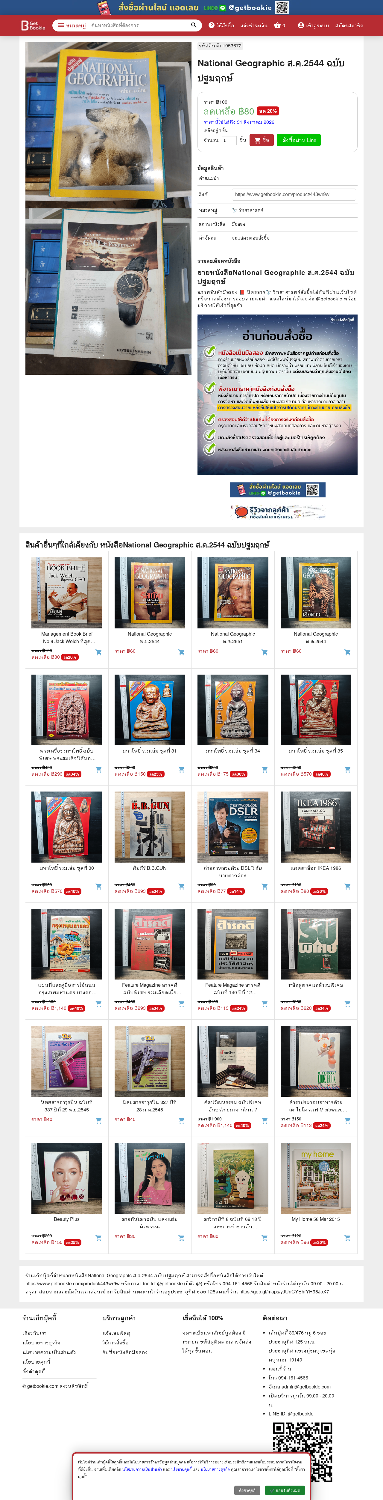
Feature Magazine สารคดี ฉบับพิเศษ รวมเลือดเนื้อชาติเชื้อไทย (149, 992)
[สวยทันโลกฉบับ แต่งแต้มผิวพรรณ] (150, 1179)
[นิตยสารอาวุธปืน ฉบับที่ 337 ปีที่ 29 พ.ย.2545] (66, 1062)
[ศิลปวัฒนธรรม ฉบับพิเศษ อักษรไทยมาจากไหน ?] (232, 1062)
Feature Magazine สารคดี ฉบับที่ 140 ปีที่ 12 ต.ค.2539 (233, 992)
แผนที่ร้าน (280, 1368)
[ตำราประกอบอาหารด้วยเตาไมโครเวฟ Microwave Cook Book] (316, 1062)
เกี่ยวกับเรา (34, 1332)
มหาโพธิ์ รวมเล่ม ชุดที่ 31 (150, 750)
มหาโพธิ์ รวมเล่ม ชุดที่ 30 (67, 867)
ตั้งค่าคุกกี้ (33, 1371)
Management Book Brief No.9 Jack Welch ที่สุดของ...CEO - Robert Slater (67, 641)
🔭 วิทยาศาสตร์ (248, 210)
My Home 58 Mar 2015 (316, 1218)
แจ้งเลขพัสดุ (116, 1332)
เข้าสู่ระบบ (313, 25)
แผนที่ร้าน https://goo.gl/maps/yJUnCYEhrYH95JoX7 (272, 1291)
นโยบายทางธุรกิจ (41, 1342)
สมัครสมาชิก (349, 25)
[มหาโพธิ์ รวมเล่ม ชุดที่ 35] (316, 711)
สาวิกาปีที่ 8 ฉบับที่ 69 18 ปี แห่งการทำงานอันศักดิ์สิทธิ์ (233, 1226)
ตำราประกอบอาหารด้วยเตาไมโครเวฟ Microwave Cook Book (316, 1109)
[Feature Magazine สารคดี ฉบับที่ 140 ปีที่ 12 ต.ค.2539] (232, 945)
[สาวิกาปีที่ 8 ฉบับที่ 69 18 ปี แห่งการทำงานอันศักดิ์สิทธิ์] (232, 1179)
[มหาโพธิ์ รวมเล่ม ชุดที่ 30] (66, 828)
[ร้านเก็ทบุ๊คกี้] (32, 26)
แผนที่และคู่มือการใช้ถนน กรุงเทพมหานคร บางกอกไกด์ (66, 992)
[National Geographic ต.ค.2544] (316, 593)
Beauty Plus (67, 1218)
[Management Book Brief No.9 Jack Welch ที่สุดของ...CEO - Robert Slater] (66, 593)
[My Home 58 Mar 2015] (316, 1179)
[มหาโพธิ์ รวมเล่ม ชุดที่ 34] (232, 711)
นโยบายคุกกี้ (36, 1361)
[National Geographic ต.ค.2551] (232, 593)
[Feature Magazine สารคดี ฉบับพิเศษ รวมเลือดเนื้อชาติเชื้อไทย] (150, 945)
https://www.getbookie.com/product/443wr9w (72, 1283)
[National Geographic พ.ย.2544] (150, 593)
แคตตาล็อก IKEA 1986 (316, 867)
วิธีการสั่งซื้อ (116, 1342)
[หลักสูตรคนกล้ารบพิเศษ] (316, 945)
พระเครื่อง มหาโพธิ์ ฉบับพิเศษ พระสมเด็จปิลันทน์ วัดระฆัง (67, 758)
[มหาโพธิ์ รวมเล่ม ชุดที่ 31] (150, 711)
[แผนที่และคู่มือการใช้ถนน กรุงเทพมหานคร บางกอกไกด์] (66, 945)
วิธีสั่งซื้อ (221, 25)
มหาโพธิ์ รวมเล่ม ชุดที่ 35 (316, 750)
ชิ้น (243, 139)
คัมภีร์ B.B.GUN (150, 867)
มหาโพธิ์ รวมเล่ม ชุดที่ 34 (233, 750)
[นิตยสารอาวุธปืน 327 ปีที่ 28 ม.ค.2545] (150, 1062)
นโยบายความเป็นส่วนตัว (49, 1352)
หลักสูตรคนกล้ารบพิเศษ (316, 984)
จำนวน (211, 139)
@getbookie (301, 1413)
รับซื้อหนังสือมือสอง (125, 1352)
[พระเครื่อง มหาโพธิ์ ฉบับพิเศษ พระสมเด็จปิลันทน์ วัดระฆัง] (66, 711)
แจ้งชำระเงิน (254, 25)
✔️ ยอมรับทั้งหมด (285, 1490)
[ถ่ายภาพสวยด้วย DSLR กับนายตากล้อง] (232, 828)
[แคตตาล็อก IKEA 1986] (316, 828)
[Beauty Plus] (66, 1179)
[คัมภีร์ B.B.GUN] (150, 828)
